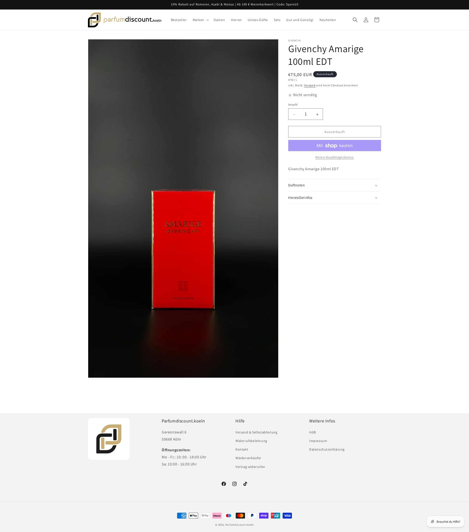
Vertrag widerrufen (250, 466)
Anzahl (293, 105)
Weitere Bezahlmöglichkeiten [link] (334, 157)
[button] (200, 20)
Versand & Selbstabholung (256, 432)
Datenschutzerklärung (327, 449)
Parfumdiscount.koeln (239, 524)
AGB (312, 432)
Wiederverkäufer (248, 458)
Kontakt (241, 449)
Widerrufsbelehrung (251, 441)
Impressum (318, 441)
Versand (309, 85)
